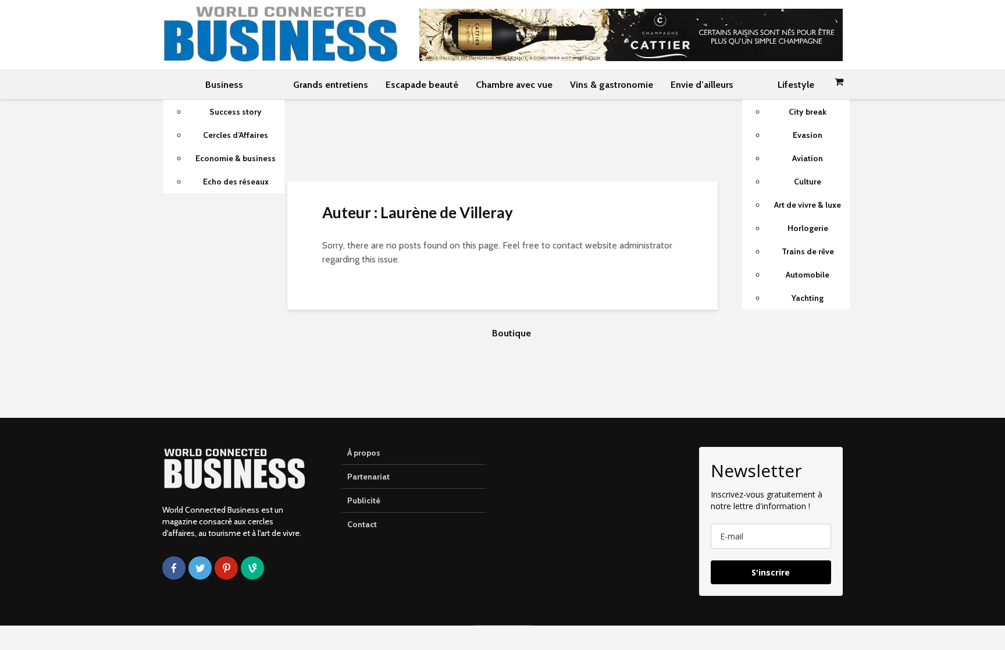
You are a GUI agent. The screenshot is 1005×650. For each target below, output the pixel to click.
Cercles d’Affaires (235, 135)
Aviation (807, 158)
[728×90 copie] (631, 34)
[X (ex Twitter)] (200, 568)
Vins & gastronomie (611, 84)
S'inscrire (770, 572)
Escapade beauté (422, 84)
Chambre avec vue (514, 84)
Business (224, 84)
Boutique (511, 333)
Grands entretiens (330, 84)
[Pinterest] (226, 568)
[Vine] (252, 568)
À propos (363, 452)
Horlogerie (807, 228)
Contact (362, 524)
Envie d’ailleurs (702, 84)
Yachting (808, 298)
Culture (807, 181)
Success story (235, 111)
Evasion (807, 135)
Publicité (363, 500)
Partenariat (368, 476)
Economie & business (235, 158)
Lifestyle (796, 84)
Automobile (807, 274)
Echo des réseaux (236, 181)
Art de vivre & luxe (807, 205)
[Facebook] (174, 568)
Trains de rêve (808, 251)
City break (807, 111)
